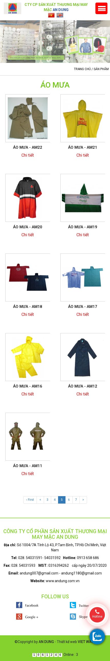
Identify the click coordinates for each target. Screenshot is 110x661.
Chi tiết (27, 155)
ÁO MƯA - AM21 (82, 147)
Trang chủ (82, 69)
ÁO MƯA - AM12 (82, 386)
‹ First (30, 500)
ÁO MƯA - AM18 (27, 306)
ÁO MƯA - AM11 (27, 466)
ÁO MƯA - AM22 (27, 147)
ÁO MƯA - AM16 (27, 386)
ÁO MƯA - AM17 (82, 306)
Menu (101, 8)
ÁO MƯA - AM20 (27, 227)
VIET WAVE (86, 642)
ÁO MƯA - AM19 (82, 227)
